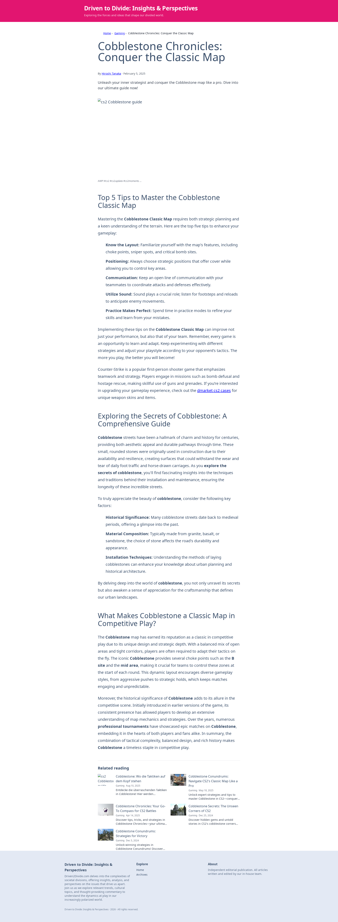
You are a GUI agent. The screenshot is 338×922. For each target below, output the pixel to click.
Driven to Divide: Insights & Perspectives (141, 8)
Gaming (119, 33)
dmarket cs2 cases (214, 390)
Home (107, 33)
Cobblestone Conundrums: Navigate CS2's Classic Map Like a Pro (213, 781)
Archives (141, 874)
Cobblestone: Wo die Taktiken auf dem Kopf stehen (140, 778)
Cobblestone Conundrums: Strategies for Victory (136, 833)
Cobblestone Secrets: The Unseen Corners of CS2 (213, 808)
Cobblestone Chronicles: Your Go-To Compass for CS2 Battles (140, 808)
